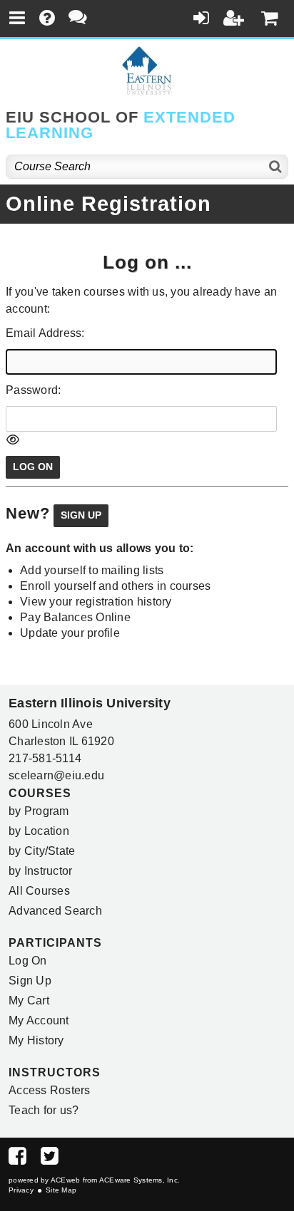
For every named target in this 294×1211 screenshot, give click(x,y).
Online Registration (108, 203)
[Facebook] (17, 1159)
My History (36, 1040)
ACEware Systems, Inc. (139, 1180)
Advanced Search (55, 911)
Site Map (61, 1190)
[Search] (276, 167)
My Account (39, 1020)
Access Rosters (50, 1090)
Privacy (21, 1190)
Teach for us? (43, 1110)
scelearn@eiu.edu (56, 775)
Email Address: (45, 333)
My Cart (29, 1000)
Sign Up (30, 980)
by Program (39, 811)
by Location (39, 831)
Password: (33, 390)
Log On (28, 961)
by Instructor (40, 871)
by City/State (42, 851)
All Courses (39, 891)
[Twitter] (50, 1159)
